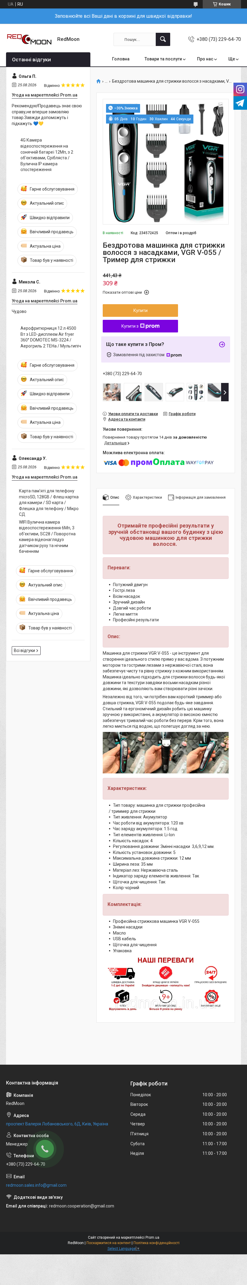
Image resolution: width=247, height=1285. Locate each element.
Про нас (205, 59)
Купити (140, 310)
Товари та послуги (163, 59)
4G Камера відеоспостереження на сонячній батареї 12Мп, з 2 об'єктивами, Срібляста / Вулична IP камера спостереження (46, 155)
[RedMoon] (29, 39)
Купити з (130, 326)
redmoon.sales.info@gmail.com (36, 1185)
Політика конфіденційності (156, 1243)
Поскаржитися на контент (108, 1243)
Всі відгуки (24, 650)
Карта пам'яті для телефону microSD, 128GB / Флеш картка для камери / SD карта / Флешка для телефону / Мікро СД (49, 502)
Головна (121, 59)
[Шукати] (163, 39)
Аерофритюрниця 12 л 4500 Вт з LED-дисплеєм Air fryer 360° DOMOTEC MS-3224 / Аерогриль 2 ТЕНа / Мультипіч (50, 337)
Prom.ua (152, 1237)
